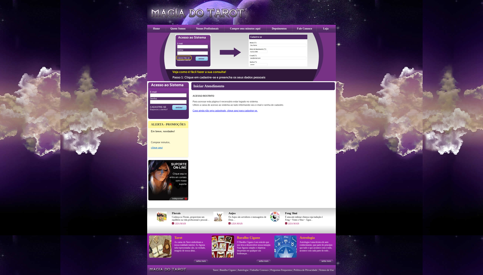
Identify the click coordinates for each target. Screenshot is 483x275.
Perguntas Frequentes (281, 270)
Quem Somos (177, 28)
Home (156, 28)
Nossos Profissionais (207, 28)
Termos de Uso (326, 270)
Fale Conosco (304, 28)
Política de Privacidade (305, 270)
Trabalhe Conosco (259, 270)
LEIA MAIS (180, 223)
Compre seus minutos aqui (245, 28)
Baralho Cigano (228, 270)
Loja (325, 28)
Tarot (215, 270)
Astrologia (243, 270)
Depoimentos (279, 28)
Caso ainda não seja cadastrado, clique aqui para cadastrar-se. (225, 110)
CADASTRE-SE (158, 107)
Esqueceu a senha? (159, 109)
